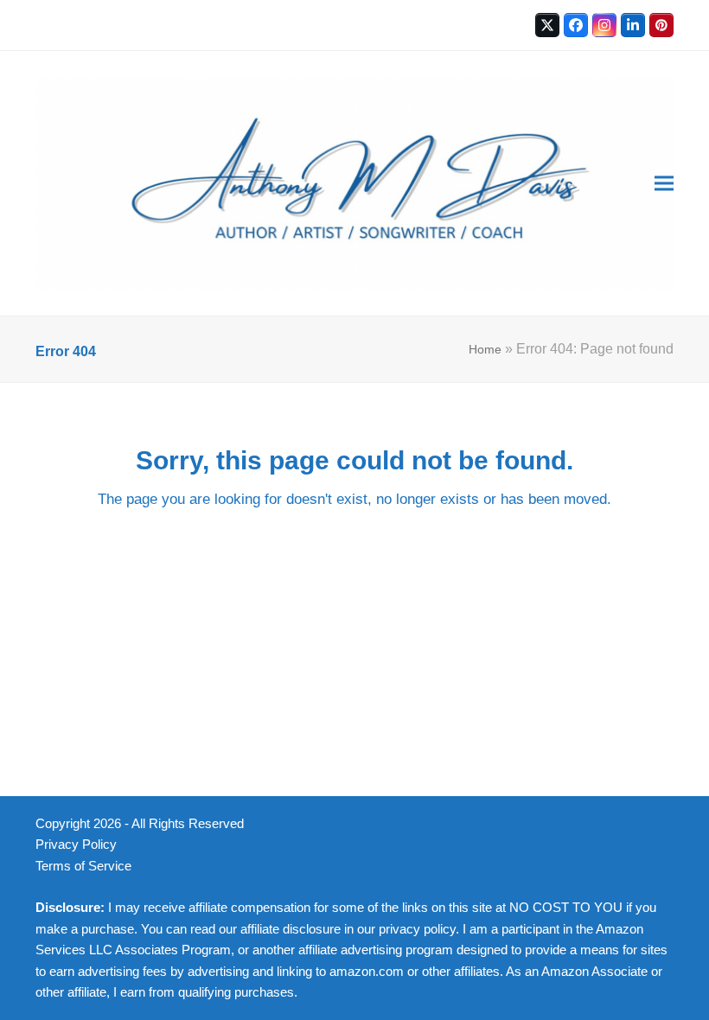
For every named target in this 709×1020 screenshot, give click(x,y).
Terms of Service (83, 866)
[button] (664, 183)
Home (485, 349)
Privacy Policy (76, 844)
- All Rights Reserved (184, 824)
